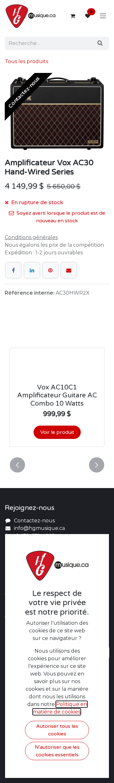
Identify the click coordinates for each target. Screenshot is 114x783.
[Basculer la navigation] (103, 16)
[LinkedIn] (32, 270)
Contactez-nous (34, 521)
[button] (17, 465)
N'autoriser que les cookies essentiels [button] (57, 751)
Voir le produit (57, 432)
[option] (57, 386)
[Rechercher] (100, 43)
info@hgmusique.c (38, 528)
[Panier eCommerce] (72, 16)
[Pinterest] (50, 270)
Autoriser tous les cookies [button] (57, 730)
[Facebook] (13, 270)
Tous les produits (26, 61)
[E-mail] (68, 270)
